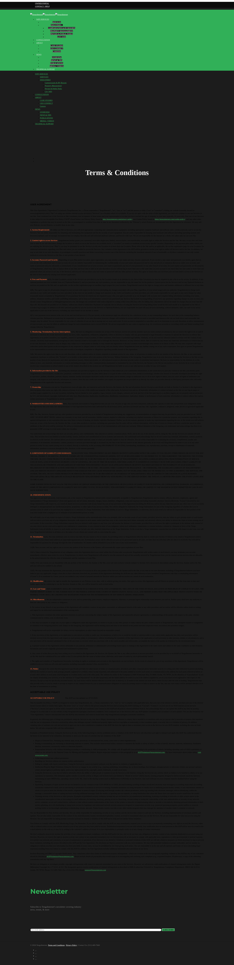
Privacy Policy (71, 945)
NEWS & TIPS (56, 60)
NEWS (38, 54)
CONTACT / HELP (42, 6)
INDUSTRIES (56, 25)
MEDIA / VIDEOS (57, 66)
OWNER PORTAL (42, 3)
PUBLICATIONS (56, 63)
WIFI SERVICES (42, 19)
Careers (57, 51)
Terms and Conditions (56, 945)
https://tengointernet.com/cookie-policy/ (170, 219)
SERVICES (57, 22)
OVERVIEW (57, 57)
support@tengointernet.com (95, 870)
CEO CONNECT (56, 49)
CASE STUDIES (56, 46)
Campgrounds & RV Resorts (61, 28)
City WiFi (61, 37)
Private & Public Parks (61, 34)
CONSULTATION (42, 94)
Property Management (61, 31)
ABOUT (39, 43)
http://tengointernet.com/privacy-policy (117, 219)
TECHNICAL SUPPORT (45, 69)
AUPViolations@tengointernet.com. (151, 752)
